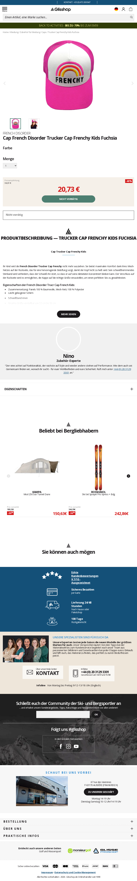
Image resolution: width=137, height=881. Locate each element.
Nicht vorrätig (68, 199)
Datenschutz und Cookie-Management (75, 872)
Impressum (47, 872)
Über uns (12, 829)
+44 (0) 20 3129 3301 (95, 672)
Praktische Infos (21, 836)
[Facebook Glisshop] (60, 747)
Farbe (7, 148)
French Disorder (17, 133)
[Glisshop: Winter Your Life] (61, 9)
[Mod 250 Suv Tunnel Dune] (37, 467)
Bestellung (15, 821)
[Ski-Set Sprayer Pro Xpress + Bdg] (98, 467)
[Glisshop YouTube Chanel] (76, 747)
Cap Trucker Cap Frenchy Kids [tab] (68, 251)
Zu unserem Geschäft (101, 791)
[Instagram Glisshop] (68, 747)
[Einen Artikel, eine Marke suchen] (131, 17)
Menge (8, 159)
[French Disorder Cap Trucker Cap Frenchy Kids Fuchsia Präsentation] (68, 75)
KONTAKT (47, 673)
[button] (68, 389)
